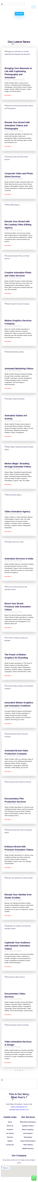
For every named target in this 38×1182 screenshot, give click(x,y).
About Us (10, 1126)
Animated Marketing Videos (19, 368)
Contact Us (10, 1144)
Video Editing (28, 1144)
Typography (28, 1137)
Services (10, 1137)
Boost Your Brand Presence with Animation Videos (18, 606)
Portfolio (10, 1129)
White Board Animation (28, 1122)
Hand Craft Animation (28, 1141)
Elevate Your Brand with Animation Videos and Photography (17, 125)
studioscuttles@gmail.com (19, 1107)
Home (10, 1122)
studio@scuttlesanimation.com (19, 1109)
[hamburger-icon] (33, 6)
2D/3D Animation (28, 1148)
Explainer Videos (28, 1126)
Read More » (8, 95)
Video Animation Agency (17, 511)
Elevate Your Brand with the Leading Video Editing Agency (18, 224)
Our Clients (10, 1133)
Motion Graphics (28, 1129)
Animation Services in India (19, 558)
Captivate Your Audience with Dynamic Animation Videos (17, 945)
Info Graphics (28, 1133)
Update (9, 1141)
